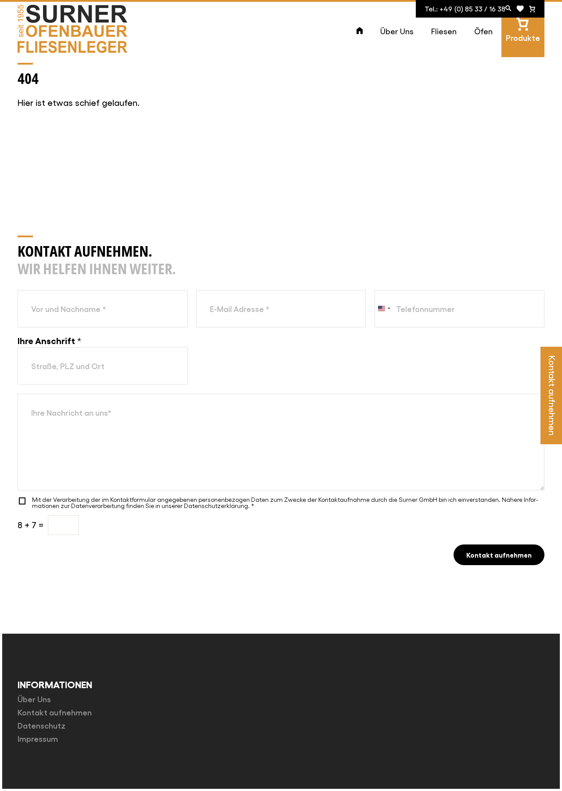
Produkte (523, 37)
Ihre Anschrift (49, 340)
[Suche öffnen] (508, 9)
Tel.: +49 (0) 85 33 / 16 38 (465, 8)
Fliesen (444, 31)
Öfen (483, 31)
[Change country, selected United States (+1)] (384, 308)
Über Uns (397, 31)
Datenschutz (41, 725)
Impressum (38, 738)
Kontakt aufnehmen (499, 555)
